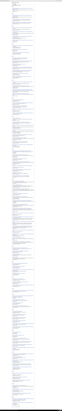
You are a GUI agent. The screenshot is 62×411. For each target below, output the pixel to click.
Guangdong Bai (14, 279)
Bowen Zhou (16, 386)
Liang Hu (22, 176)
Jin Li (23, 142)
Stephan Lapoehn (19, 190)
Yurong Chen (21, 113)
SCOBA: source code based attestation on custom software (19, 317)
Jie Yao (28, 155)
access (13, 38)
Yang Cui (16, 127)
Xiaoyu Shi (14, 231)
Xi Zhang (24, 197)
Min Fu (28, 248)
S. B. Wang (19, 297)
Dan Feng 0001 (27, 83)
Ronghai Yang (14, 113)
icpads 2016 (14, 249)
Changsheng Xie (31, 155)
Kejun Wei (25, 182)
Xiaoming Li (19, 303)
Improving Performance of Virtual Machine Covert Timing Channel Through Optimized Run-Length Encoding (23, 46)
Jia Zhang (25, 94)
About (1, 410)
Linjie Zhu (14, 53)
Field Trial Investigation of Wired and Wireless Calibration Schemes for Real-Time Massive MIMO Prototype (23, 222)
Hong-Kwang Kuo (25, 386)
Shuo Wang (18, 58)
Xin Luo (17, 173)
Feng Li (25, 142)
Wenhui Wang (22, 218)
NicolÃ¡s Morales (14, 368)
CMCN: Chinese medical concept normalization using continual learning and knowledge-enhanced (22, 28)
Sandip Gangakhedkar (22, 189)
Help (7, 410)
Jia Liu (16, 100)
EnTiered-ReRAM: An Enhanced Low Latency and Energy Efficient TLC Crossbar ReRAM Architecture (22, 82)
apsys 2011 (14, 301)
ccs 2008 (13, 358)
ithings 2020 (14, 101)
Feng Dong (14, 100)
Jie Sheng (26, 218)
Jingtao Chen (24, 138)
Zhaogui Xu (14, 142)
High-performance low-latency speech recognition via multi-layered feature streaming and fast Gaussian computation (23, 360)
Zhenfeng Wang (14, 235)
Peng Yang (16, 170)
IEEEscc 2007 (14, 381)
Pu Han (13, 29)
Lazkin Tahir (18, 374)
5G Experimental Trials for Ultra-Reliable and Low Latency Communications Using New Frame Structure (23, 125)
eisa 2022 (14, 65)
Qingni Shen (16, 306)
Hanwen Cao (18, 189)
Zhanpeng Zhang (18, 29)
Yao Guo (21, 279)
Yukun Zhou (26, 248)
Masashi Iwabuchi (14, 131)
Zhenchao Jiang (21, 135)
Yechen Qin (17, 235)
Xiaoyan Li (29, 29)
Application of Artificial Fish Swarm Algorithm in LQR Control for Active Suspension (22, 76)
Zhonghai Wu (22, 306)
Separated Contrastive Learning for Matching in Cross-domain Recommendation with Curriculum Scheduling (22, 15)
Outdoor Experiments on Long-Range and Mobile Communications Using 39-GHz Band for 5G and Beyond (23, 130)
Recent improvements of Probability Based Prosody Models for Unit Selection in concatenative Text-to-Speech (23, 348)
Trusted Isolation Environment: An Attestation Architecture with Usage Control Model (22, 341)
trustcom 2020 (14, 104)
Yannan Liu (14, 103)
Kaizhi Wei (18, 103)
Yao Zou (29, 190)
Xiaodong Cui (14, 354)
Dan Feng (20, 248)
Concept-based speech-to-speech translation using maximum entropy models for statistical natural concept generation (23, 389)
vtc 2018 (13, 153)
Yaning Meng (23, 86)
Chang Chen (27, 94)
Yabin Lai (16, 103)
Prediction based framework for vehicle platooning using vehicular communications (22, 208)
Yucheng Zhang (23, 248)
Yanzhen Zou (22, 364)
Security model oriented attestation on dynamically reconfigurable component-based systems (23, 290)
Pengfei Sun (14, 306)
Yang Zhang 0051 (14, 83)
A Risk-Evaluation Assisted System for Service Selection (19, 273)
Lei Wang (20, 176)
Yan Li (18, 173)
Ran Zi (13, 146)
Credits (5, 410)
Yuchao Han (28, 218)
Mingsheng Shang (26, 173)
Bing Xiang (19, 354)
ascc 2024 (14, 41)
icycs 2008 (14, 365)
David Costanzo (26, 300)
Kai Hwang (23, 106)
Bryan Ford (20, 300)
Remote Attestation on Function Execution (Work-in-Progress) (19, 338)
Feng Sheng (23, 155)
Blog (12, 410)
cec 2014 (14, 286)
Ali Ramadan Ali (29, 189)
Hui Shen (17, 182)
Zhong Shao (23, 300)
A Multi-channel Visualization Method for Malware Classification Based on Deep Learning (22, 134)
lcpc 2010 (14, 333)
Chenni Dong (28, 86)
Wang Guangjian (26, 151)
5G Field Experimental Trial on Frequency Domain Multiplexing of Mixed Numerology (22, 200)
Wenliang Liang (14, 218)
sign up (15, 406)
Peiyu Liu (15, 106)
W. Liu (15, 297)
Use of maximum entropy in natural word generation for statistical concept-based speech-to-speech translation (23, 403)
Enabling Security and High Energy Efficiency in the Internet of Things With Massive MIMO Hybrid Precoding (23, 145)
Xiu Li (21, 94)
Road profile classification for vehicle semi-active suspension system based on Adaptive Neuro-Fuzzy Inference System (23, 270)
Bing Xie (24, 345)
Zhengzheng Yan (23, 103)
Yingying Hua (26, 29)
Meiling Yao (27, 91)
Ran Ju (16, 142)
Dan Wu (16, 197)
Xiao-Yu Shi (21, 173)
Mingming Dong (19, 77)
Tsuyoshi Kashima (24, 227)
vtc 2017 (13, 183)
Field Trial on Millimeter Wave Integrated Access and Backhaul (19, 137)
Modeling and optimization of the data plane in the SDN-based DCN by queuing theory (22, 67)
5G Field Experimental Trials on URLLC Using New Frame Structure (20, 204)
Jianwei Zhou (21, 197)
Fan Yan (13, 110)
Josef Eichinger (25, 189)
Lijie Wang (14, 345)
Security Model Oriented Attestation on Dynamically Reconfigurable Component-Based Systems (23, 323)
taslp (13, 391)
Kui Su (13, 106)
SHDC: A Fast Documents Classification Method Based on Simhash (20, 263)
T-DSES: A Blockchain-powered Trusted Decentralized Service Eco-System (21, 93)
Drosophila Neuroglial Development (17, 118)
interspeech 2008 (14, 362)
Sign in (13, 406)
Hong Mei (24, 318)
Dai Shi (18, 176)
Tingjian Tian (32, 131)
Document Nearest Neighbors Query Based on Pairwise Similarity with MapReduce (22, 169)
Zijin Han (13, 248)
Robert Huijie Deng (19, 357)
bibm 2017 (14, 215)
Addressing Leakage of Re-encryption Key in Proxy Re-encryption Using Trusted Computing (23, 326)
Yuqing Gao (24, 354)
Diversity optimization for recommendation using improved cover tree (20, 193)
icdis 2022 (14, 62)
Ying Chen (19, 306)
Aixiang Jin (16, 176)
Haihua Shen (31, 218)
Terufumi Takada (18, 127)
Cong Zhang (25, 306)
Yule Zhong (21, 29)
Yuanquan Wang (17, 218)
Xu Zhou (16, 155)
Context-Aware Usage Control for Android (17, 311)
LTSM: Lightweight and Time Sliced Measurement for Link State (20, 158)
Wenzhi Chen (20, 106)
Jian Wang (14, 176)
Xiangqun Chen (23, 279)
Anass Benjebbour (18, 131)
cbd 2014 (14, 283)
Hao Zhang (30, 94)
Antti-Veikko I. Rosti (29, 386)
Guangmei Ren (26, 131)
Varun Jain (16, 190)
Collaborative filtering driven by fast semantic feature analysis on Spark (20, 73)
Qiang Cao (18, 155)
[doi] (17, 17)
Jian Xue (16, 361)
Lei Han (26, 142)
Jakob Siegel (16, 303)
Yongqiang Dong (19, 170)
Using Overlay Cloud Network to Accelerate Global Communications (20, 141)
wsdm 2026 (14, 11)
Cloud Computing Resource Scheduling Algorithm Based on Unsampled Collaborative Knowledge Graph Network (22, 36)
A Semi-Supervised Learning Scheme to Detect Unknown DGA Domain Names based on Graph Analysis (23, 109)
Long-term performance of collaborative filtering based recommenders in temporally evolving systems (23, 230)
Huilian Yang (14, 182)
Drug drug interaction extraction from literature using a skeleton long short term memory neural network (23, 213)
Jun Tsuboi (16, 139)
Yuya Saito (16, 243)
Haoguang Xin (18, 86)
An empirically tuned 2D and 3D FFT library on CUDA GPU (19, 320)
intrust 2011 (14, 328)
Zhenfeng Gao (16, 94)
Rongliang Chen (18, 53)
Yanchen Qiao (14, 135)
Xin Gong (14, 86)
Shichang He (22, 91)
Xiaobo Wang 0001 (15, 58)
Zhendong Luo (22, 182)
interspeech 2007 (14, 375)
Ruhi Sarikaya (21, 386)
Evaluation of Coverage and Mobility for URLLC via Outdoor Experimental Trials (21, 161)
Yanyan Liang (20, 58)
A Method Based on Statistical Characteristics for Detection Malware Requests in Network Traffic (22, 166)
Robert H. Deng (19, 364)
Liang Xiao (14, 156)
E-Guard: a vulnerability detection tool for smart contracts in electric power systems (22, 19)
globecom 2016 (14, 255)
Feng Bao (19, 327)
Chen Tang (29, 131)
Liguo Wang (17, 87)
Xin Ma (26, 86)
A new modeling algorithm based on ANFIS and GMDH (19, 266)
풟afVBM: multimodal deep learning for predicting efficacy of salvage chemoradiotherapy (22, 22)
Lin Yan (17, 279)
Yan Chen (32, 242)
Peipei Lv (13, 170)
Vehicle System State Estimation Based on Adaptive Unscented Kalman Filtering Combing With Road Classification (23, 234)
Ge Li (17, 345)
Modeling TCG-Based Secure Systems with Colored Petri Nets (19, 314)
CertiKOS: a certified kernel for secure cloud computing (19, 299)
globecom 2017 (14, 206)
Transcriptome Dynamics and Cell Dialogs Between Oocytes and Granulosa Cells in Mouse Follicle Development (23, 32)
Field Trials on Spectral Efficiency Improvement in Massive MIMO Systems (21, 175)
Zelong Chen (19, 110)
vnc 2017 (14, 211)
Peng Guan (14, 197)
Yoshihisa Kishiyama (23, 131)
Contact (3, 410)
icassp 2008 (14, 355)
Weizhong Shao (27, 364)
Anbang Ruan (27, 306)
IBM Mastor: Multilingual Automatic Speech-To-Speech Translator (20, 385)
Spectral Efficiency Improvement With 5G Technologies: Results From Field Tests (22, 241)
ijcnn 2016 (14, 252)
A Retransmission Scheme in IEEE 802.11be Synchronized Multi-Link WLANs (21, 52)
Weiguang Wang (20, 142)
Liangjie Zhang (21, 345)
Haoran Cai (14, 155)
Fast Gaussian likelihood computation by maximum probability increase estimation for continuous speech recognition (22, 367)
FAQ (14, 410)
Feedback (16, 410)
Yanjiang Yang (14, 327)
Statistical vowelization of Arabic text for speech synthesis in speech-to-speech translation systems (23, 373)
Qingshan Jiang (17, 135)
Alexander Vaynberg (17, 300)
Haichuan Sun (14, 87)
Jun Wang (14, 243)
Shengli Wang (14, 91)
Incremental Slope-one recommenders (17, 172)
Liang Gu (24, 29)
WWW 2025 (14, 17)
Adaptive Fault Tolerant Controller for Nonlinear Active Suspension (20, 49)
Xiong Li (15, 29)
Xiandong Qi (26, 155)
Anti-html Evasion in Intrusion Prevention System (18, 99)
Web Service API (10, 410)
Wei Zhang (21, 354)
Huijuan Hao (25, 91)
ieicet (13, 128)
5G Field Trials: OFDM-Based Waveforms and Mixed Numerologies (20, 196)
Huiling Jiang (15, 258)
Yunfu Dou (17, 138)
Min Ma (19, 100)
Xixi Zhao (16, 86)
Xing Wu (13, 94)
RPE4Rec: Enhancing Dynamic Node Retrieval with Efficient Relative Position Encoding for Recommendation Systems (23, 8)
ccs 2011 (13, 307)
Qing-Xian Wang (14, 173)
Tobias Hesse (26, 190)
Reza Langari (16, 267)
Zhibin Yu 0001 (18, 83)
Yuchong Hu (18, 248)
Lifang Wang (17, 91)
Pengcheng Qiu (27, 238)
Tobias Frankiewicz (23, 190)
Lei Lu (30, 242)
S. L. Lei (17, 297)
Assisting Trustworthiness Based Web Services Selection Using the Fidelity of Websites (22, 344)
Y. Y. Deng (22, 297)
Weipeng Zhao (14, 50)
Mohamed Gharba (14, 189)
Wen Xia (15, 248)
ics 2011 (13, 304)
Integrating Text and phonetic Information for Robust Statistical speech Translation (22, 393)
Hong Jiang (21, 155)
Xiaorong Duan (31, 86)
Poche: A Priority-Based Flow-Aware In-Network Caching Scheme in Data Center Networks (22, 70)
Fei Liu (15, 345)
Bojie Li (15, 186)
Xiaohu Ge (19, 146)
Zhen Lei (25, 58)
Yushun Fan (19, 94)
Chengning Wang (24, 83)
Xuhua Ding (16, 357)
